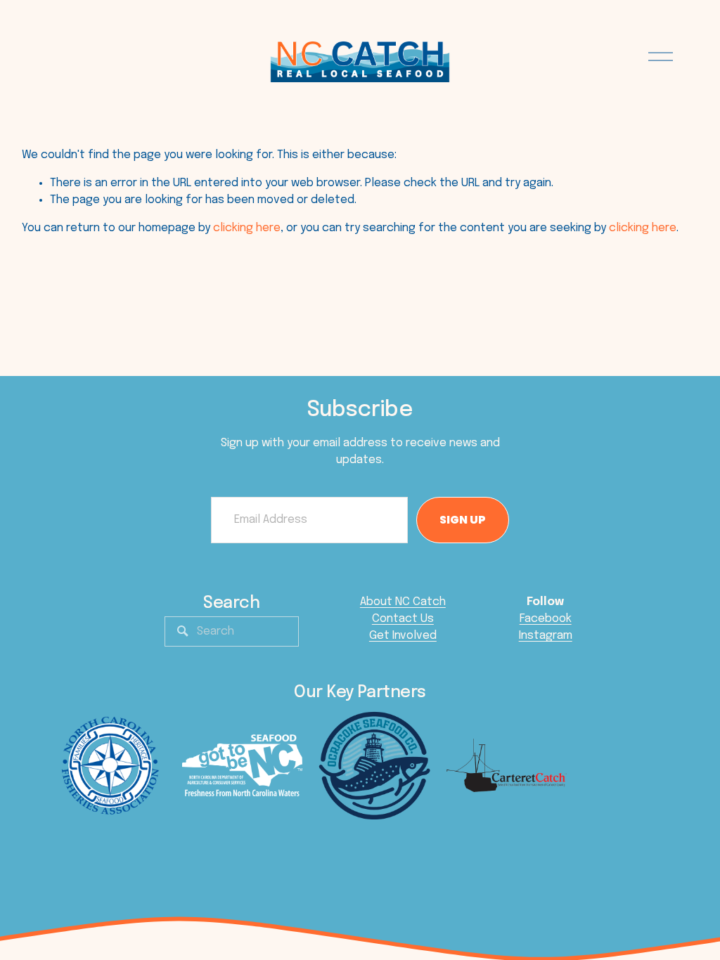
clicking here (247, 228)
